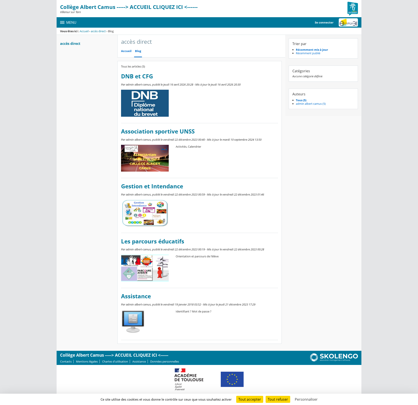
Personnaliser (306, 399)
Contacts (66, 361)
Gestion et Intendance (152, 186)
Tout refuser (278, 399)
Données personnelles (164, 361)
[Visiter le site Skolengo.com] (334, 360)
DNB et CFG (137, 76)
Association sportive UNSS (158, 131)
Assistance (136, 296)
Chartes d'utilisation (115, 361)
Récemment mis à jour (312, 49)
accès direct (98, 31)
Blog (138, 51)
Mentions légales (87, 361)
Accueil (84, 31)
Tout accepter (249, 399)
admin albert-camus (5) (311, 103)
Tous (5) (301, 100)
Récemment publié (308, 53)
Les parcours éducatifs (152, 241)
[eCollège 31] (348, 22)
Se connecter (324, 22)
